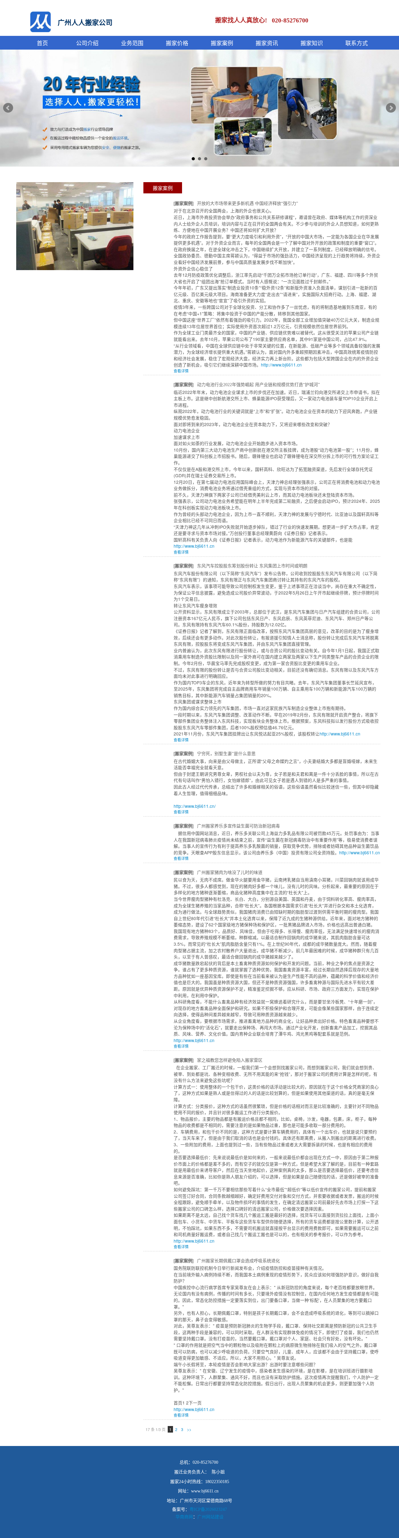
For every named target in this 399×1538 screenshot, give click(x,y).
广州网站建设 (210, 1516)
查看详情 (181, 370)
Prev (8, 108)
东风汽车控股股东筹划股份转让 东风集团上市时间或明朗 (252, 566)
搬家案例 (163, 188)
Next (391, 108)
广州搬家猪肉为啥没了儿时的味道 (229, 872)
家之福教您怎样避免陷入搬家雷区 (229, 1060)
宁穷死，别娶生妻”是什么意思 (226, 753)
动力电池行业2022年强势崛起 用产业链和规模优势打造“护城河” (258, 384)
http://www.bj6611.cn (281, 364)
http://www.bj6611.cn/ (195, 806)
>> (189, 1429)
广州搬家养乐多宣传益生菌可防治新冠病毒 (238, 826)
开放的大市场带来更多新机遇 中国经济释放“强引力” (247, 203)
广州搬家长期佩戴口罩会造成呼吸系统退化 (238, 1261)
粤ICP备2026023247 (208, 1509)
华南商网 (184, 1516)
